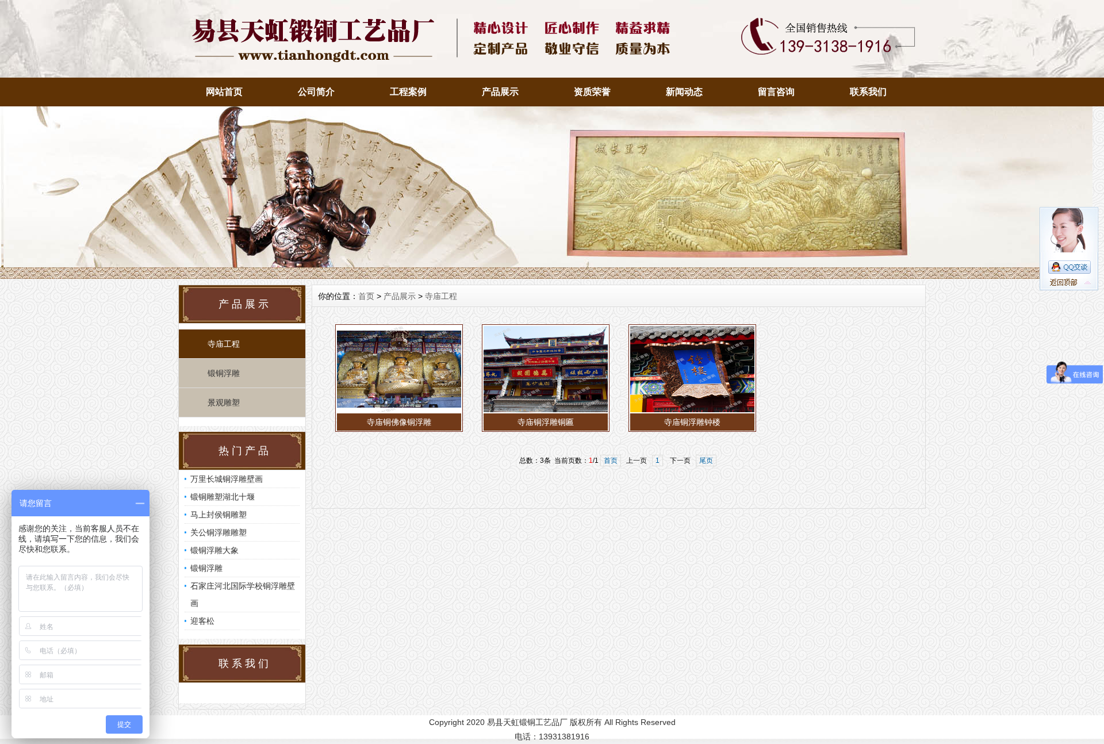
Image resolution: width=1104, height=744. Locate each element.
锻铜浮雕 (224, 373)
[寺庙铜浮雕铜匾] (545, 411)
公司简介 (316, 92)
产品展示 (500, 92)
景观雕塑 (224, 402)
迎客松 (202, 621)
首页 (366, 296)
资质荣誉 (592, 92)
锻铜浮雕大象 (214, 550)
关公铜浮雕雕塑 (218, 532)
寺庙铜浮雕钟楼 (692, 422)
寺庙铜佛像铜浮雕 (399, 422)
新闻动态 (684, 92)
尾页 (706, 461)
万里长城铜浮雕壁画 (226, 479)
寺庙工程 (224, 343)
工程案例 (408, 92)
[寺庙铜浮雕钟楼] (692, 411)
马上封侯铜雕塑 (218, 514)
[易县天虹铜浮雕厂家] (546, 276)
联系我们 (868, 92)
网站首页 (224, 92)
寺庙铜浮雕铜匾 (546, 422)
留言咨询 (776, 92)
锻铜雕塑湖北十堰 (222, 496)
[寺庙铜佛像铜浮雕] (399, 411)
